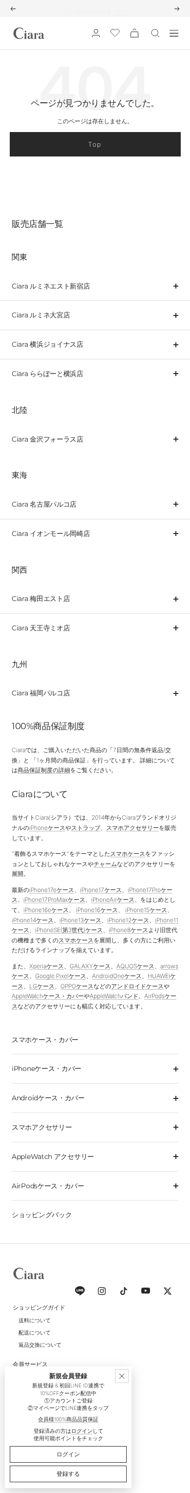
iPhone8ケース (128, 930)
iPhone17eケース (51, 889)
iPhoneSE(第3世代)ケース (69, 930)
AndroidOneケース (117, 976)
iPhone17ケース (101, 889)
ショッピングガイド (39, 1307)
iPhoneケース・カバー (46, 1068)
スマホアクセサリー (132, 827)
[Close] (122, 1376)
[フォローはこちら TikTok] (123, 1291)
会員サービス (30, 1364)
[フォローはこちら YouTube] (145, 1291)
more (122, 8)
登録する (68, 1473)
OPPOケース (77, 986)
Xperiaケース (46, 966)
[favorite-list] (115, 33)
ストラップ (85, 827)
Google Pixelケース (60, 976)
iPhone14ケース (33, 920)
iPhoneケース (47, 827)
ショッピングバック (42, 1214)
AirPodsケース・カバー (48, 1185)
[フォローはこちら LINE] (80, 1291)
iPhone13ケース (80, 920)
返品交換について (40, 1344)
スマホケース (127, 853)
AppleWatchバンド (114, 996)
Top (95, 144)
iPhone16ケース (97, 910)
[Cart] (134, 33)
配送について (35, 1332)
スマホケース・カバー (45, 1039)
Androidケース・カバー (48, 1097)
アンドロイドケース (137, 986)
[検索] (155, 33)
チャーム (105, 864)
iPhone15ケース (146, 910)
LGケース (42, 986)
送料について (35, 1320)
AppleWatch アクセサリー (53, 1156)
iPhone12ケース (128, 920)
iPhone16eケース (46, 910)
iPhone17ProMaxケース (54, 899)
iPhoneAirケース (112, 899)
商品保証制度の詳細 (44, 770)
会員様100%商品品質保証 (68, 1419)
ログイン (82, 1431)
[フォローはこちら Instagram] (102, 1291)
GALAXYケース (90, 966)
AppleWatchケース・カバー (48, 996)
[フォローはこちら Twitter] (167, 1291)
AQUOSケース (135, 966)
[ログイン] (96, 33)
